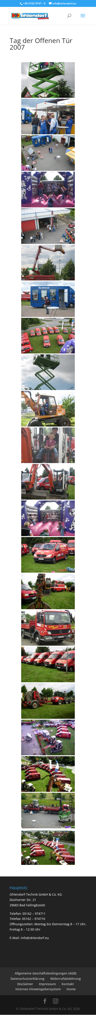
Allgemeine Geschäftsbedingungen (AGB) (45, 973)
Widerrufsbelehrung (65, 978)
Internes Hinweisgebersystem (38, 989)
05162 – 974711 (34, 913)
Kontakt (68, 984)
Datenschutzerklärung (27, 978)
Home (71, 989)
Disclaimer (25, 984)
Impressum (47, 984)
